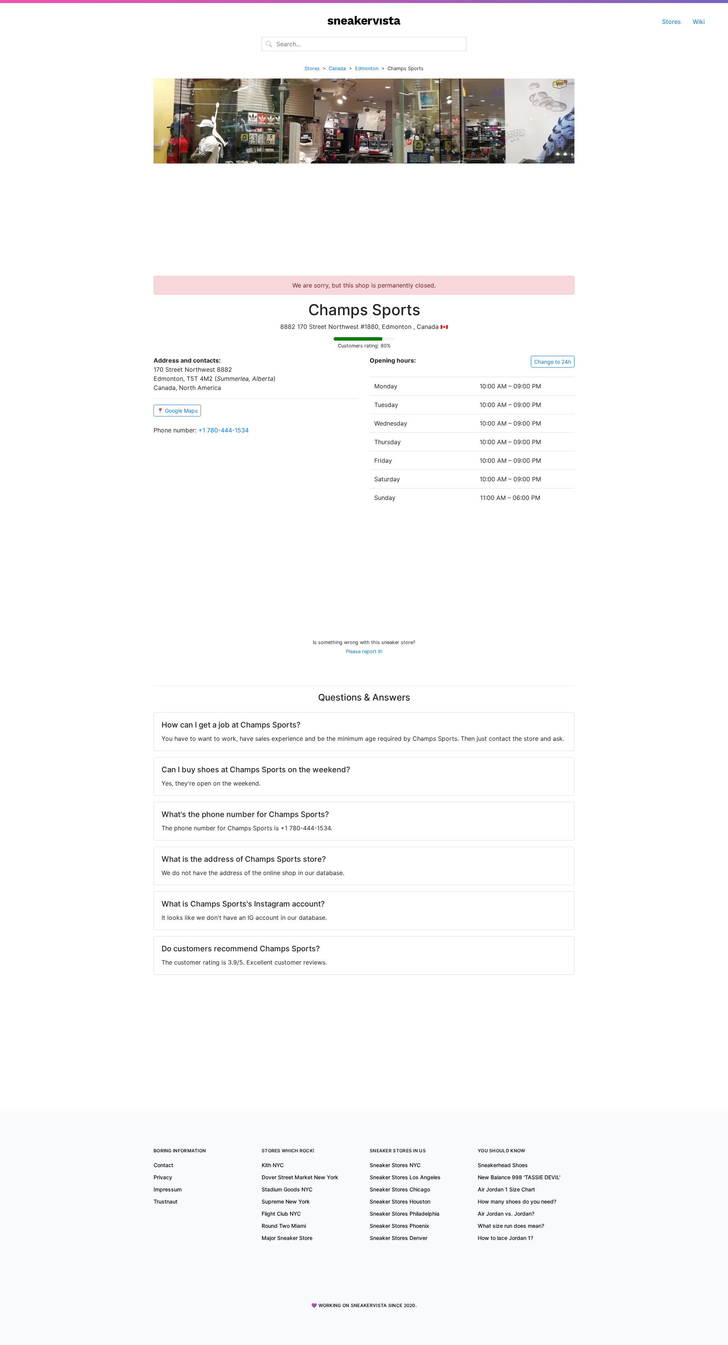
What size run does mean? (511, 1225)
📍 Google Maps (177, 410)
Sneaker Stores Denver (398, 1238)
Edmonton (366, 68)
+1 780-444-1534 (223, 430)
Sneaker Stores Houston (400, 1201)
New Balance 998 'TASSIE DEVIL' (519, 1177)
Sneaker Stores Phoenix (399, 1225)
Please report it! (364, 651)
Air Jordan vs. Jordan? (506, 1213)
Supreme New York (286, 1201)
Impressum (168, 1189)
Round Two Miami (284, 1225)
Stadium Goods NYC (287, 1189)
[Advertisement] (364, 223)
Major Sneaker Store (287, 1238)
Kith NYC (273, 1165)
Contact (163, 1165)
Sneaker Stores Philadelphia (404, 1213)
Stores (671, 21)
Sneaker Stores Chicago (400, 1189)
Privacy (163, 1177)
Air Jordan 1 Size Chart (506, 1189)
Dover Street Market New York (300, 1177)
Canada (337, 68)
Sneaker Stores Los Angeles (405, 1177)
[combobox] (364, 44)
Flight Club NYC (281, 1213)
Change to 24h (552, 361)
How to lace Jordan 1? (505, 1238)
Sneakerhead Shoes (503, 1165)
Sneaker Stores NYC (395, 1165)
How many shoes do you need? (517, 1201)
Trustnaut (165, 1201)
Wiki (699, 21)
